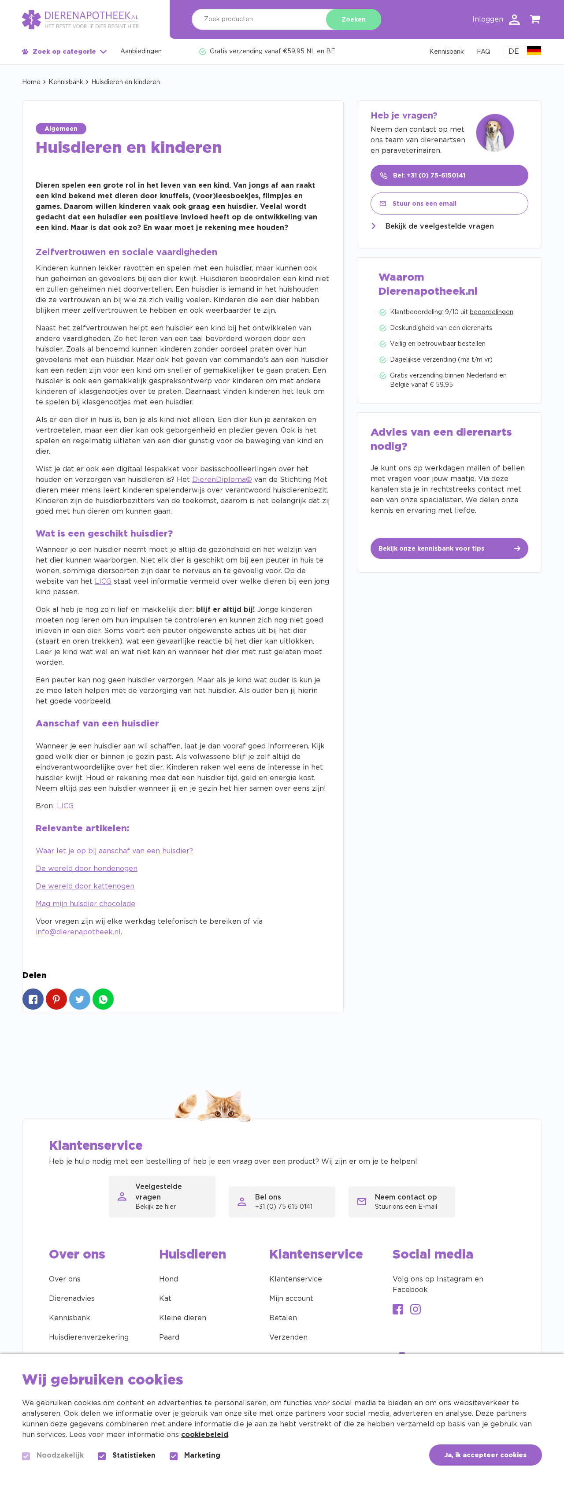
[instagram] (415, 1310)
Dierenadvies (72, 1298)
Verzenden (288, 1337)
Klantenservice (295, 1279)
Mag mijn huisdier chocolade (85, 903)
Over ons (65, 1279)
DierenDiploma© (222, 479)
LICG (103, 581)
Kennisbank (65, 82)
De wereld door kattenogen (85, 886)
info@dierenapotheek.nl (78, 932)
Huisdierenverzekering (89, 1337)
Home (31, 82)
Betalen (283, 1318)
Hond (168, 1279)
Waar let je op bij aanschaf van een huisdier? (114, 851)
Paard (169, 1337)
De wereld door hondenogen (86, 868)
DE (513, 51)
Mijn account (291, 1298)
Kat (165, 1298)
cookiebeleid (204, 1434)
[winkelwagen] (535, 21)
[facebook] (398, 1310)
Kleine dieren (182, 1318)
